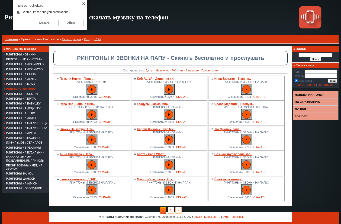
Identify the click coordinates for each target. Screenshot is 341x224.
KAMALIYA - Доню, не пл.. (156, 78)
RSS (97, 39)
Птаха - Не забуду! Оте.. (77, 129)
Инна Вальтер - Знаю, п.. (232, 78)
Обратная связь (233, 216)
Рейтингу (177, 70)
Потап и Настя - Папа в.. (77, 78)
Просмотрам (209, 70)
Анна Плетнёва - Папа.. (77, 154)
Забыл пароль (306, 84)
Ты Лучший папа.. (227, 129)
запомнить (305, 80)
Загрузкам (192, 70)
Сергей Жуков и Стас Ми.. (156, 129)
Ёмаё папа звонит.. (228, 179)
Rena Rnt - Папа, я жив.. (77, 104)
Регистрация (71, 39)
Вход (87, 39)
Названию (162, 70)
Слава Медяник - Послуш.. (234, 104)
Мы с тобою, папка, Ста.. (155, 179)
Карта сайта (212, 216)
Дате (149, 70)
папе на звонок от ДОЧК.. (79, 179)
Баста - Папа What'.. (151, 154)
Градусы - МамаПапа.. (153, 104)
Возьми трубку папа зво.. (233, 154)
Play (92, 89)
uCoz (198, 216)
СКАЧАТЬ (105, 96)
